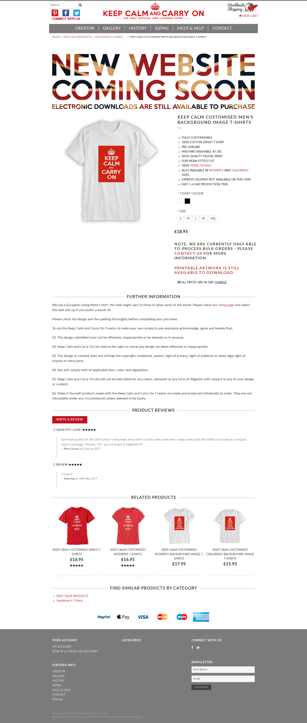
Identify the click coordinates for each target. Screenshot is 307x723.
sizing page (226, 305)
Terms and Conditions (89, 717)
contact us (188, 254)
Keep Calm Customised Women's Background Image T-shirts (179, 554)
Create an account (82, 651)
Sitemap (57, 699)
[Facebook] (192, 648)
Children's (240, 170)
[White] (181, 200)
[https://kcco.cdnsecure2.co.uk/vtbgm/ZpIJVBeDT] (111, 171)
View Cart (250, 16)
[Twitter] (198, 648)
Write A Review (69, 419)
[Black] (187, 200)
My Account (61, 646)
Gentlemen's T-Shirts (109, 37)
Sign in (57, 651)
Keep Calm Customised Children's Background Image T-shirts (230, 554)
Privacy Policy (69, 717)
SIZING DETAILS (201, 165)
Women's (216, 170)
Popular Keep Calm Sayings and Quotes (122, 717)
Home (56, 37)
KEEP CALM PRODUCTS (77, 37)
